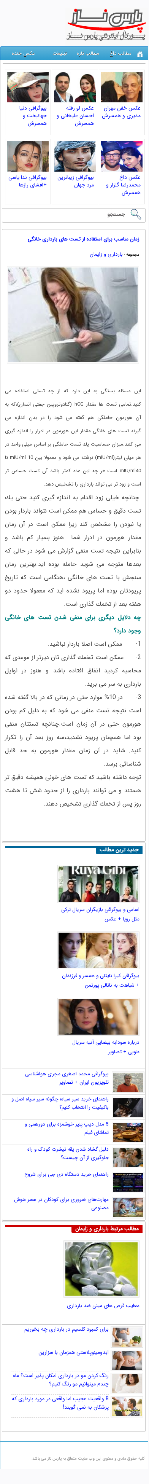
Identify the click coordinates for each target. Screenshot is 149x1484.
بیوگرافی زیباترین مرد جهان (75, 181)
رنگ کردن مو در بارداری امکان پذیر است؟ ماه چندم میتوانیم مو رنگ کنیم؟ (61, 1379)
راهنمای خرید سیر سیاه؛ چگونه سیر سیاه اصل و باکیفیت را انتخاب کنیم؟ (60, 1103)
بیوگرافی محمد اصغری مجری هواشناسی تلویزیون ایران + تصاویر (67, 1078)
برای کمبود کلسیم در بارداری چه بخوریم (66, 1329)
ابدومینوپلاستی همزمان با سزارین (73, 1352)
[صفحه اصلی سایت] (140, 54)
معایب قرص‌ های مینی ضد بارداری (103, 1306)
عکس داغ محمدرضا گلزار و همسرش (123, 185)
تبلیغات (59, 53)
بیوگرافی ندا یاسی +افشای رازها (27, 181)
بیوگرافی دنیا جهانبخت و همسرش (33, 115)
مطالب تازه (88, 53)
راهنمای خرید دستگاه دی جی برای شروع (66, 1174)
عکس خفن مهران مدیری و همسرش (121, 112)
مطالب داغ (120, 53)
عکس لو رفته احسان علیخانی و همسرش (75, 115)
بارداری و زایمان (106, 254)
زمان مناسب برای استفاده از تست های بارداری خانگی (83, 239)
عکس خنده (23, 53)
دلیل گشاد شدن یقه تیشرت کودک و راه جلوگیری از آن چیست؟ (68, 1153)
